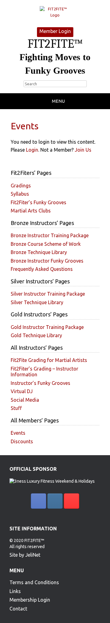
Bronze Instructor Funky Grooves (47, 261)
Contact (18, 608)
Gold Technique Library (36, 335)
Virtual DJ (22, 391)
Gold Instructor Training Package (47, 327)
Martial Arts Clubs (31, 210)
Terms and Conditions (34, 582)
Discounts (22, 441)
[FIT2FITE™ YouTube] (71, 501)
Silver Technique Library (37, 302)
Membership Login (29, 600)
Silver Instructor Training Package (48, 294)
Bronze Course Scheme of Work (46, 244)
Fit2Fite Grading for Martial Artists (49, 360)
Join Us (83, 150)
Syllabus (20, 194)
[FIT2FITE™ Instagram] (55, 501)
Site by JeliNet (24, 555)
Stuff (16, 408)
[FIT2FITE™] (55, 12)
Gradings (21, 185)
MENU (58, 101)
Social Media (25, 400)
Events (18, 433)
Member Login (55, 31)
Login (32, 150)
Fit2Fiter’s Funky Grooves (38, 202)
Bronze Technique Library (39, 252)
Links (15, 591)
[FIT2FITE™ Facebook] (38, 501)
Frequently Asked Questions (42, 269)
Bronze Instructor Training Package (50, 235)
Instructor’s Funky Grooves (40, 383)
